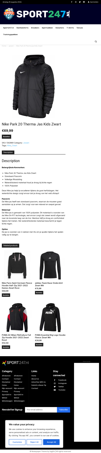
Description (8, 152)
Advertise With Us (38, 382)
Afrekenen (6, 376)
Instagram (62, 383)
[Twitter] (80, 2)
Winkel (4, 398)
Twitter (61, 387)
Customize (17, 442)
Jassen (11, 46)
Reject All (34, 442)
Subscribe (63, 410)
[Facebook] (72, 2)
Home (4, 46)
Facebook (62, 380)
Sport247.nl (6, 395)
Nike (9, 145)
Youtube (61, 390)
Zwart (14, 145)
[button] (95, 41)
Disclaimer (6, 382)
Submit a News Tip (38, 385)
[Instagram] (76, 2)
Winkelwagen (7, 401)
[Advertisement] (86, 402)
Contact (5, 379)
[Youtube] (84, 2)
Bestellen (6, 137)
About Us (35, 379)
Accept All (51, 442)
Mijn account (7, 388)
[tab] (8, 152)
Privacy (5, 391)
